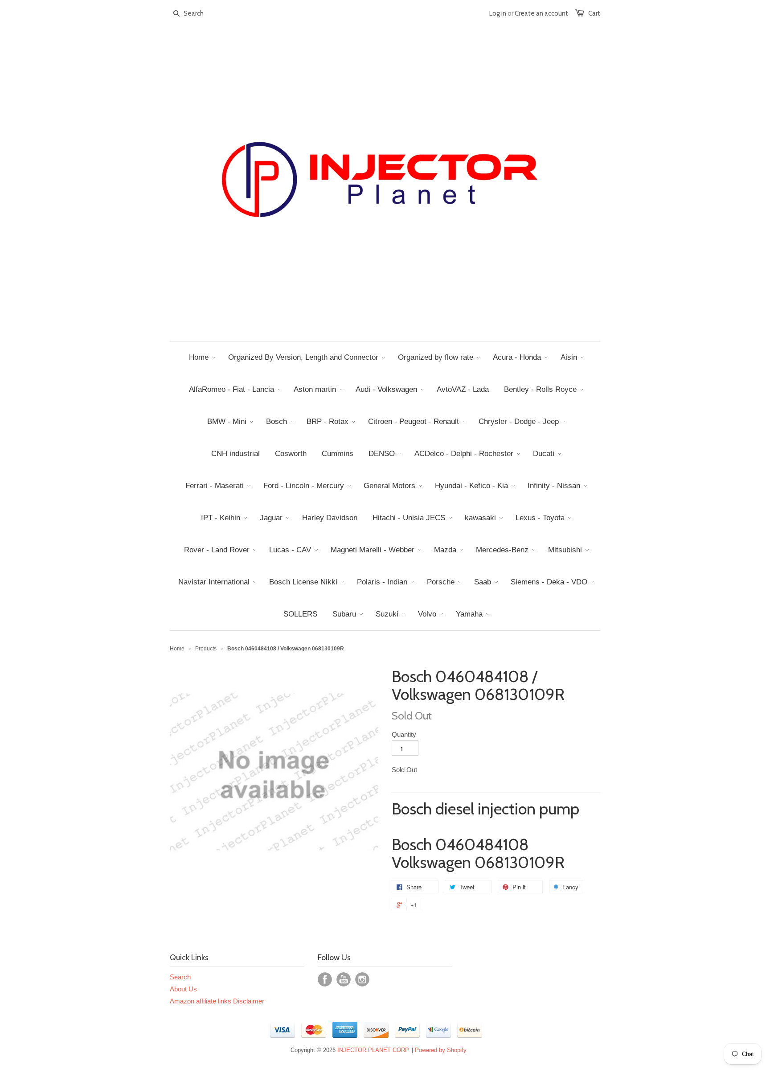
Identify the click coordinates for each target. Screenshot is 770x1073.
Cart (594, 13)
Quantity (404, 734)
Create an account (541, 13)
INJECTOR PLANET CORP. (373, 1050)
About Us (183, 989)
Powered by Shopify (441, 1050)
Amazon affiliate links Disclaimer (217, 1001)
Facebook (325, 979)
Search (180, 977)
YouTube (343, 979)
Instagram (362, 979)
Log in (497, 13)
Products (206, 648)
